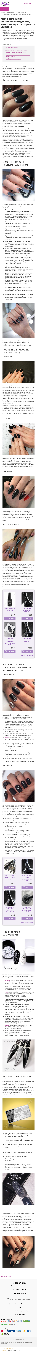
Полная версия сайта (18, 1339)
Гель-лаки (8, 980)
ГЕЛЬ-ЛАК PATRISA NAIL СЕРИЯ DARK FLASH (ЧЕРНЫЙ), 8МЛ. (10, 641)
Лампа (7, 1025)
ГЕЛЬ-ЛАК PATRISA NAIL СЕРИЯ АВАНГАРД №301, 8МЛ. (27, 909)
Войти (3, 1348)
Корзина (4, 1350)
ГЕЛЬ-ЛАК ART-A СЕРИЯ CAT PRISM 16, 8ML (9, 877)
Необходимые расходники (13, 59)
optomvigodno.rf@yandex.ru (20, 1299)
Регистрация (9, 1348)
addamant (33, 1346)
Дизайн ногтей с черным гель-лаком (16, 50)
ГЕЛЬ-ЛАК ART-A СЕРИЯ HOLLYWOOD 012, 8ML (27, 878)
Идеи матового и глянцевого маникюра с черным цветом (18, 55)
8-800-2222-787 (27, 3)
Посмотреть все (27, 655)
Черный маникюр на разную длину (16, 52)
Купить (11, 618)
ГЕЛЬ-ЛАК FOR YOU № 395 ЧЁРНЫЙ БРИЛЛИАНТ (10, 909)
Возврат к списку (6, 1276)
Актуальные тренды (12, 47)
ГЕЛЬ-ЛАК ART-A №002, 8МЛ (10, 609)
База (6, 992)
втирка (7, 738)
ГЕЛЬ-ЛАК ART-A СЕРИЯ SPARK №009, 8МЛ (27, 610)
